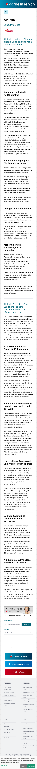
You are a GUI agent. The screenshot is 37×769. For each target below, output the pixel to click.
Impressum (6, 726)
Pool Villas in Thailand (9, 729)
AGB (5, 735)
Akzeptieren (31, 766)
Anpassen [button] (4, 765)
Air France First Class (9, 692)
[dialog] (18, 762)
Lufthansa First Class (9, 695)
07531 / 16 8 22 (8, 607)
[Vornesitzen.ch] (18, 656)
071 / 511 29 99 (8, 611)
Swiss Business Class (28, 692)
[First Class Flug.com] (18, 672)
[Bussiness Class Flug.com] (18, 664)
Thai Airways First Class (9, 698)
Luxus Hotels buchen (28, 728)
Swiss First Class (8, 700)
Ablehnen (23, 766)
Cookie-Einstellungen (9, 738)
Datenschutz (7, 732)
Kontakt (6, 724)
